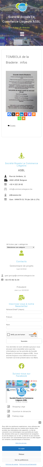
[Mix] (34, 114)
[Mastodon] (30, 114)
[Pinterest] (25, 114)
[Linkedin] (21, 114)
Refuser (21, 454)
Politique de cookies (12, 464)
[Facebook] (9, 114)
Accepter (21, 448)
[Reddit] (17, 114)
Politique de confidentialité (27, 464)
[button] (40, 422)
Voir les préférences (21, 460)
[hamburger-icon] (21, 34)
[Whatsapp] (19, 118)
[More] (23, 118)
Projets (12, 125)
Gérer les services (21, 443)
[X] (13, 114)
